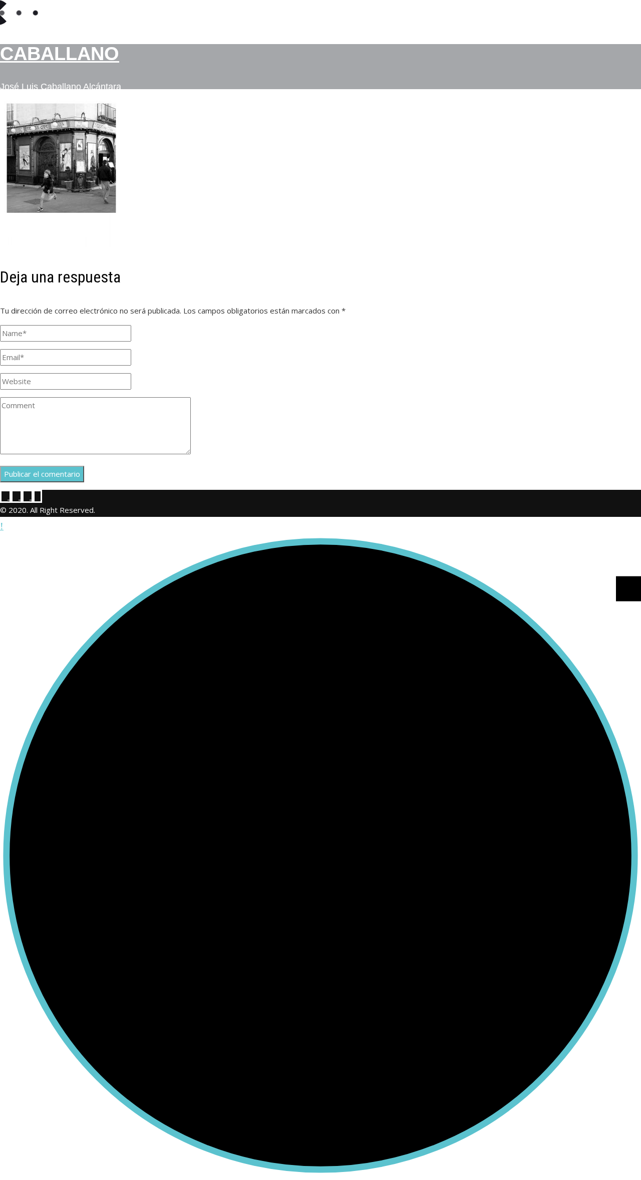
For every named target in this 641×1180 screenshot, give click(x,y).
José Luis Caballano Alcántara (60, 87)
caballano (59, 53)
